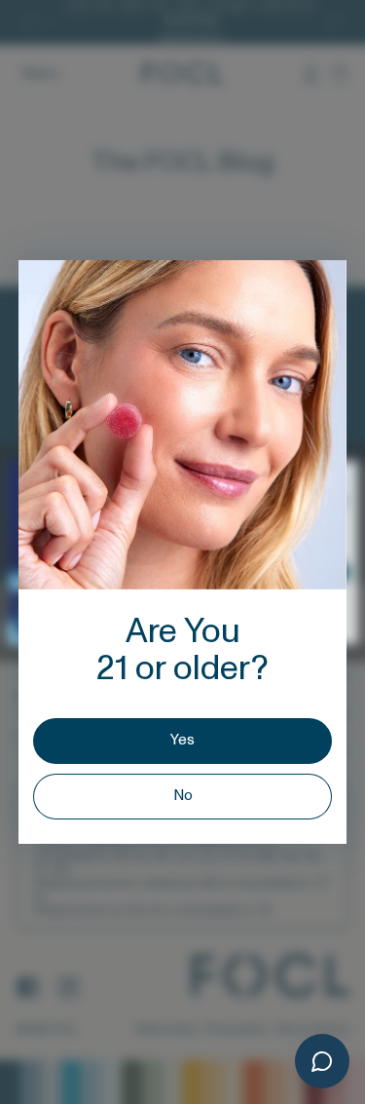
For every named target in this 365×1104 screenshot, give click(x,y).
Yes (182, 740)
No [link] (183, 795)
